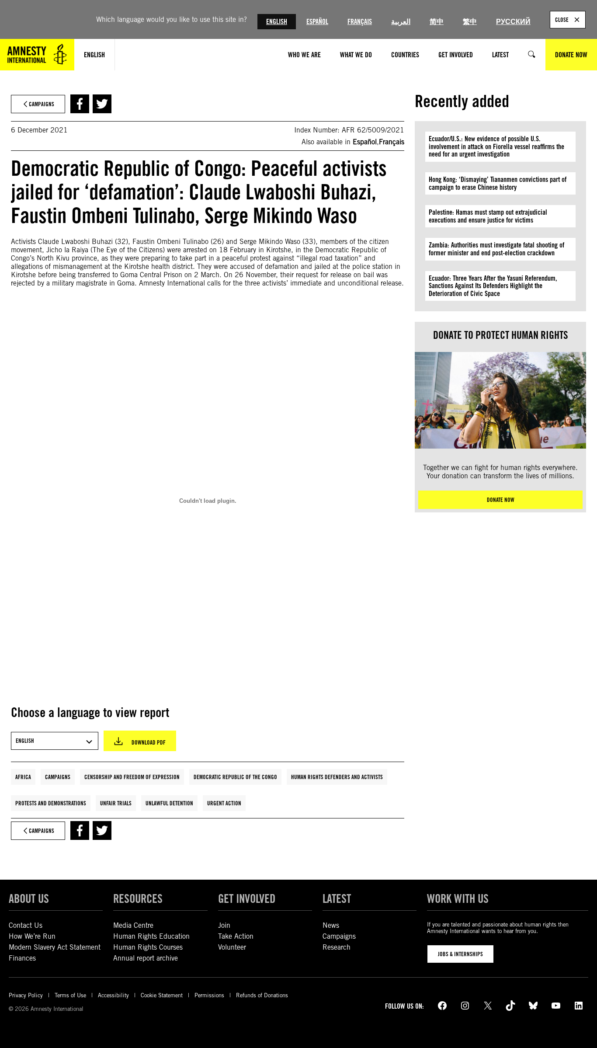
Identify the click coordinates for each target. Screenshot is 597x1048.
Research (337, 947)
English (276, 21)
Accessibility (113, 995)
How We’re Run (32, 936)
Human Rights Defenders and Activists (337, 776)
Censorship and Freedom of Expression (132, 776)
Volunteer (232, 947)
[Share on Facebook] (79, 103)
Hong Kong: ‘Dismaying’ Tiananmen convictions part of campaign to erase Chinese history (497, 183)
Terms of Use (70, 995)
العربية (400, 21)
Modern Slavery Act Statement (55, 947)
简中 (437, 21)
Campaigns (57, 776)
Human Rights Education (151, 936)
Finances (22, 958)
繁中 (470, 21)
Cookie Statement (162, 995)
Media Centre (133, 925)
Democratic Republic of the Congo (235, 776)
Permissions (209, 995)
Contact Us (25, 925)
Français (359, 21)
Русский (513, 21)
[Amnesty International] (37, 54)
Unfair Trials (116, 803)
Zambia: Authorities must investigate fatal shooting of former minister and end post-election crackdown (496, 249)
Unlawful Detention (169, 803)
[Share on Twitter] (102, 103)
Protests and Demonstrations (50, 803)
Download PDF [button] (149, 742)
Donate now (500, 499)
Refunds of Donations (262, 995)
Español (317, 21)
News (331, 925)
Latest (337, 898)
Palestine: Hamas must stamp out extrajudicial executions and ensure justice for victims (488, 216)
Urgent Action (224, 803)
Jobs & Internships (460, 954)
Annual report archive (145, 958)
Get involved (246, 898)
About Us (29, 898)
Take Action (235, 936)
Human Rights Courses (148, 947)
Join (224, 925)
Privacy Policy (26, 995)
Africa (23, 776)
